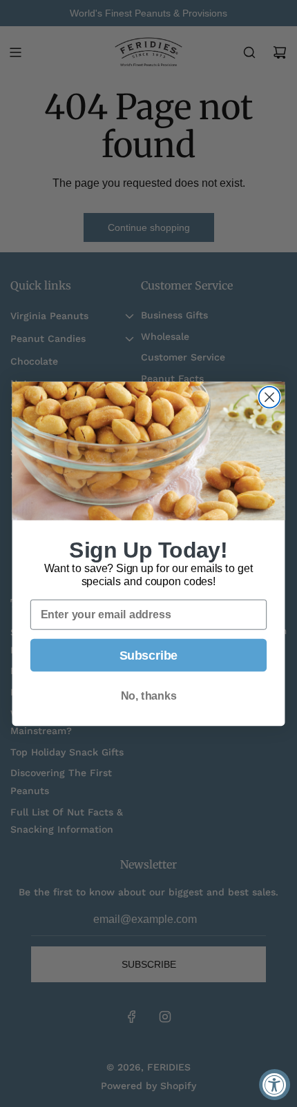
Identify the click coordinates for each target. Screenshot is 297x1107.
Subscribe (148, 654)
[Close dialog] (269, 396)
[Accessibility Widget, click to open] (274, 1084)
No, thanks (149, 695)
